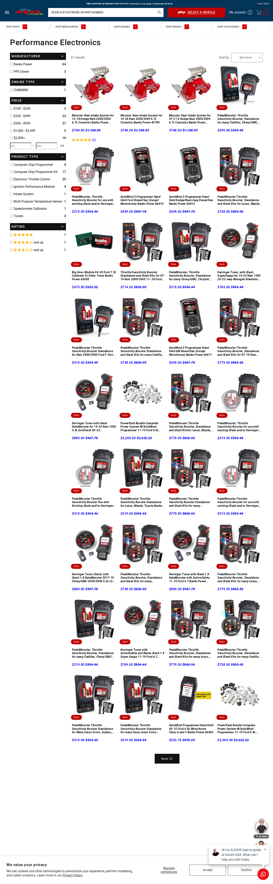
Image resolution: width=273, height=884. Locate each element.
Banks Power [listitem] (23, 64)
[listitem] (38, 109)
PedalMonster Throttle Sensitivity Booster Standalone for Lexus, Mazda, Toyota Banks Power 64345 (141, 502)
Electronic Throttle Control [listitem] (32, 179)
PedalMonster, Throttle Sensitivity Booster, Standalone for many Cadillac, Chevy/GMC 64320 (93, 653)
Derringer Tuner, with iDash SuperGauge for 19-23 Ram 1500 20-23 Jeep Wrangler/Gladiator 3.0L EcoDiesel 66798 (239, 276)
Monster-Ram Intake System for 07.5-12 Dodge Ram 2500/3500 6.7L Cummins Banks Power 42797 (190, 119)
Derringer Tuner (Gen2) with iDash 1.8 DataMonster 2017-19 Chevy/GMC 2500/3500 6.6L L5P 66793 (93, 578)
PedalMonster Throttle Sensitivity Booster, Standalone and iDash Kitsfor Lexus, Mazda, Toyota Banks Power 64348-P (190, 427)
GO (62, 145)
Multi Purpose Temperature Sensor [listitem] (38, 201)
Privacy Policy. (73, 875)
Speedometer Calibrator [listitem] (30, 209)
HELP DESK (263, 4)
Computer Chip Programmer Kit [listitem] (36, 172)
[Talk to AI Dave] (261, 826)
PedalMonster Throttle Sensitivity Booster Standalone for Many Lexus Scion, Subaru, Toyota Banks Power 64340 (92, 729)
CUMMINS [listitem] (21, 90)
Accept (207, 870)
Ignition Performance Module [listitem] (34, 187)
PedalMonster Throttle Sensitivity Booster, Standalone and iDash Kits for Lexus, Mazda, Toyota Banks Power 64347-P (238, 200)
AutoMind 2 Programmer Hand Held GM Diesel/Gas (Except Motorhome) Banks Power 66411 (190, 351)
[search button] (159, 12)
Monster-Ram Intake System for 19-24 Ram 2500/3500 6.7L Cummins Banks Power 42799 (141, 119)
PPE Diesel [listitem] (21, 72)
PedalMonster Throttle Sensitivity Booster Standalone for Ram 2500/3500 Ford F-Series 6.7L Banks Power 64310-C (94, 351)
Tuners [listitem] (18, 216)
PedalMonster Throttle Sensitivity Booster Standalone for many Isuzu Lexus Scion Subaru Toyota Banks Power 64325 (141, 729)
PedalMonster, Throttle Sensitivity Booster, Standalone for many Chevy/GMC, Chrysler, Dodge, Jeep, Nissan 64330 (190, 276)
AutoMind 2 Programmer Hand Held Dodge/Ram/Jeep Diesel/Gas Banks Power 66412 (191, 200)
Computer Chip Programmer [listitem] (33, 165)
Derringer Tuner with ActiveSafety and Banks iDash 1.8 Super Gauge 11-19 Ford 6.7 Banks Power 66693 (142, 653)
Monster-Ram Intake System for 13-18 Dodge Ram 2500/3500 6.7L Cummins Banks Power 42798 (93, 119)
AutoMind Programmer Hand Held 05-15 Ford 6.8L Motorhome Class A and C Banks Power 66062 (191, 729)
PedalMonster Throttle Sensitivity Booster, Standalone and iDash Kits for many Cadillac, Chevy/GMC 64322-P (239, 653)
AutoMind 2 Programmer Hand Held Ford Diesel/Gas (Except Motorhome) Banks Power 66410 (142, 200)
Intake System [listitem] (24, 194)
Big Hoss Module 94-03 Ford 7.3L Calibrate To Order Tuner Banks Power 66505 (94, 276)
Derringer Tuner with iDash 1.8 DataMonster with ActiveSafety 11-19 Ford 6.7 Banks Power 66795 (189, 578)
